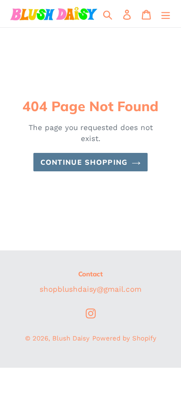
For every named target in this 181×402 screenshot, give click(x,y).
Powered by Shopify (124, 338)
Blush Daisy (71, 338)
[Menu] (165, 14)
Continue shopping (84, 162)
